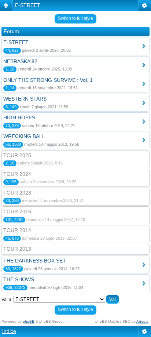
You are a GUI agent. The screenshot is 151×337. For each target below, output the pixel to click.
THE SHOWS (18, 279)
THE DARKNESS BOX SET (34, 261)
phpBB (28, 321)
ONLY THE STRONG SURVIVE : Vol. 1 (48, 80)
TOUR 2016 (17, 211)
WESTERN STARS (25, 99)
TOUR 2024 (17, 174)
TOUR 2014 (17, 230)
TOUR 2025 (17, 155)
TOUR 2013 (17, 249)
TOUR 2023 (17, 193)
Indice (9, 331)
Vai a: (6, 299)
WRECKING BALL (24, 136)
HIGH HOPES (19, 117)
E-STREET (27, 5)
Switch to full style (75, 18)
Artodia (142, 321)
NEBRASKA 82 (20, 61)
